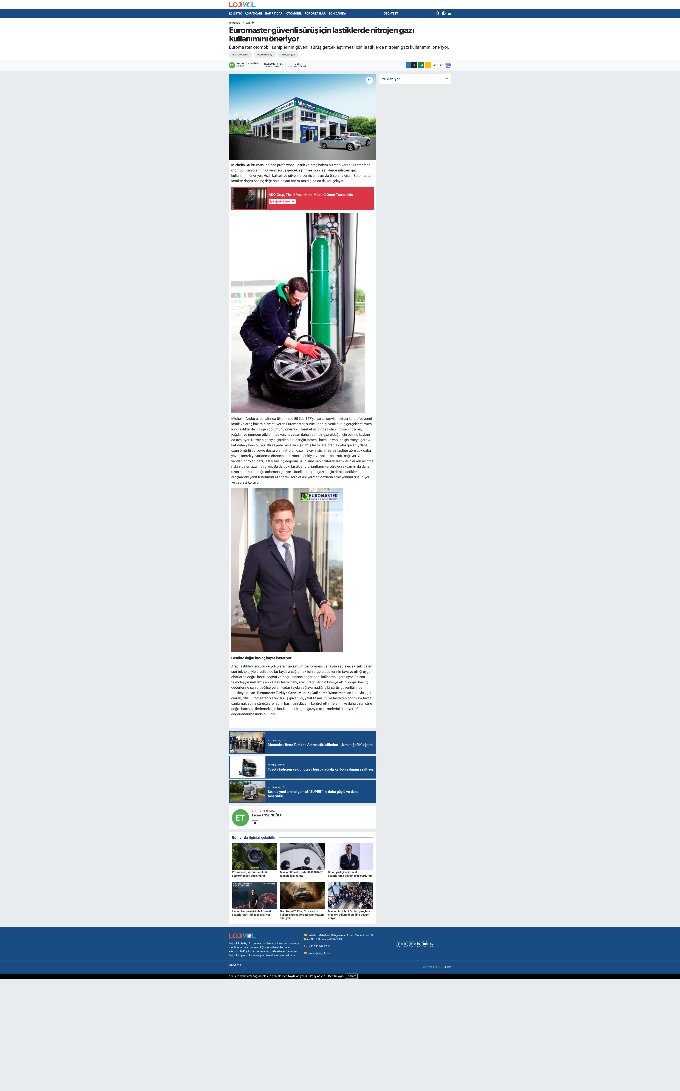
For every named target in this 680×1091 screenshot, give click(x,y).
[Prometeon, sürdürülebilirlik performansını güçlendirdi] (254, 856)
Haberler (235, 22)
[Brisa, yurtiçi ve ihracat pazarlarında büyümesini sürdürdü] (350, 856)
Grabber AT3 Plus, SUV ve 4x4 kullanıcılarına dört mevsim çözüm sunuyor (302, 915)
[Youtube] (425, 944)
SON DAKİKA (337, 13)
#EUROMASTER (240, 54)
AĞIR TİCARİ (253, 13)
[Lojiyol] (242, 4)
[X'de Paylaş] (414, 65)
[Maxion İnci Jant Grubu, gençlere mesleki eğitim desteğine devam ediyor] (350, 895)
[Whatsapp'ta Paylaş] (421, 65)
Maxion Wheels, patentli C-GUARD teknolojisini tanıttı (301, 873)
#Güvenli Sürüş (264, 54)
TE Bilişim (445, 967)
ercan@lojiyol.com (320, 953)
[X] (405, 944)
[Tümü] (446, 79)
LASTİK (250, 22)
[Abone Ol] (448, 65)
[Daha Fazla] (428, 65)
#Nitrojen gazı (288, 54)
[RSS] (431, 944)
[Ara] (438, 13)
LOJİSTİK (235, 13)
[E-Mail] (255, 823)
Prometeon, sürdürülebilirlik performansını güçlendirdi (250, 873)
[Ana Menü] (448, 13)
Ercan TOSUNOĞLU (267, 815)
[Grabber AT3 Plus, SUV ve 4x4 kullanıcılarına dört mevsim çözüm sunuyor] (302, 895)
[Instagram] (412, 944)
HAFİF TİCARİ (274, 13)
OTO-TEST (391, 13)
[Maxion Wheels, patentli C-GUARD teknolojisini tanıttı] (302, 856)
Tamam (351, 976)
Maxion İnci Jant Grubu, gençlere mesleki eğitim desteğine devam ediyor (349, 915)
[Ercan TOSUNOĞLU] (240, 817)
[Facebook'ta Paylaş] (408, 65)
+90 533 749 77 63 (319, 946)
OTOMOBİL (294, 13)
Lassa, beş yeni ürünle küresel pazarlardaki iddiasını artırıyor (251, 913)
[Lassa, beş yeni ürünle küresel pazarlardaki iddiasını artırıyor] (254, 895)
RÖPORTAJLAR (315, 13)
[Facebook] (399, 944)
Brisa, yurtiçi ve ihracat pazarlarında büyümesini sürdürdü (350, 873)
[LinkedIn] (418, 944)
